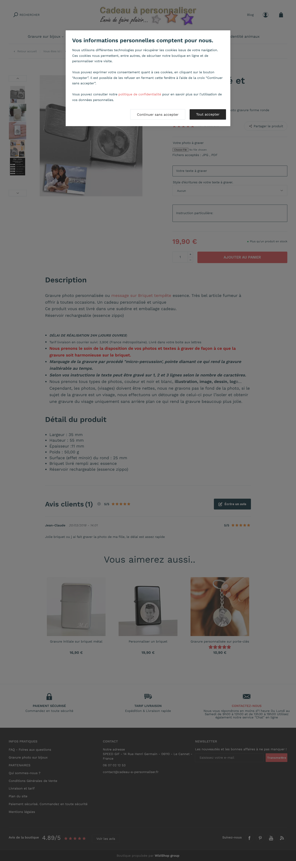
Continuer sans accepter (158, 114)
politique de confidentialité (140, 94)
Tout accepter (208, 114)
